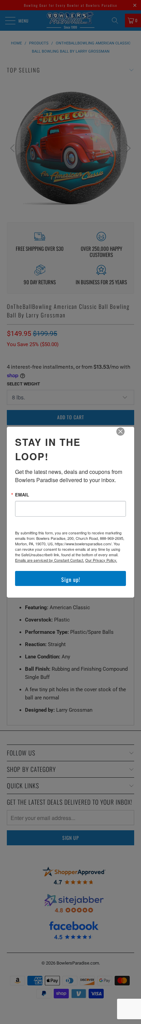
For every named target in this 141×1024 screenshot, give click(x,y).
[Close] (125, 436)
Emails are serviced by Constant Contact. (49, 560)
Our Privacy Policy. (101, 560)
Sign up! (70, 579)
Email (22, 494)
